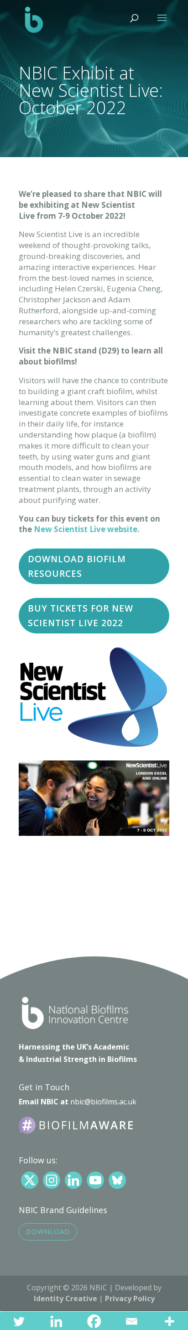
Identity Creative (65, 1298)
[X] (29, 1180)
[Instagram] (51, 1180)
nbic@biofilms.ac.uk (103, 1102)
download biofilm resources (77, 566)
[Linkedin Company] (73, 1180)
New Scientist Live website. (87, 529)
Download (48, 1231)
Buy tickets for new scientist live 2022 (80, 615)
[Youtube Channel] (95, 1180)
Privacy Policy (130, 1298)
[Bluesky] (117, 1180)
